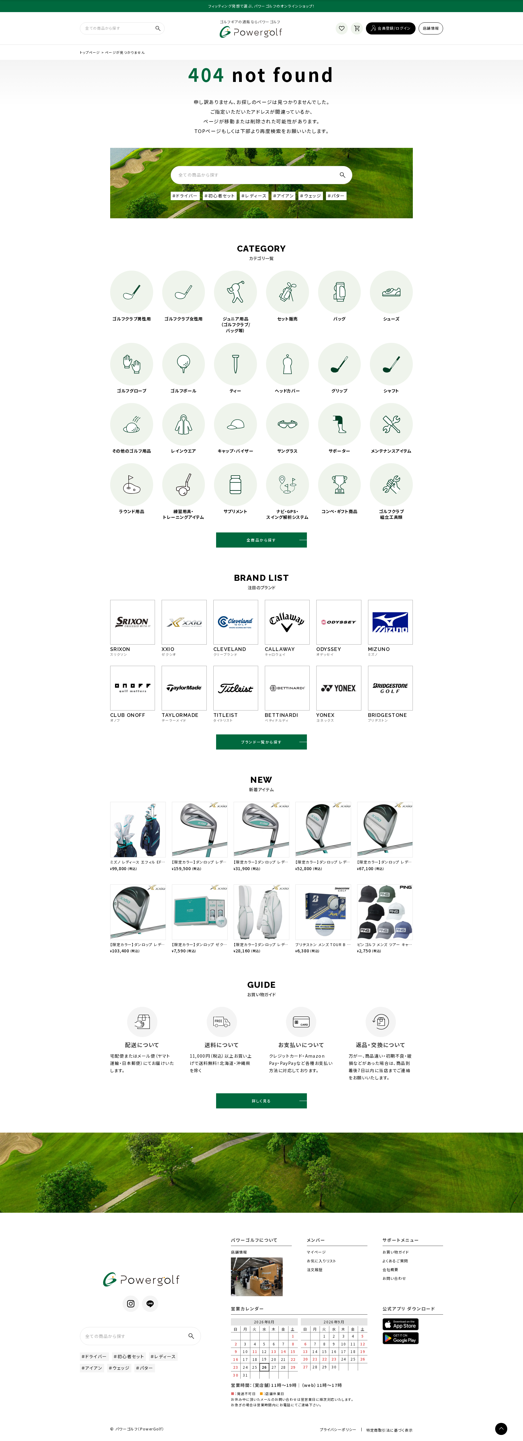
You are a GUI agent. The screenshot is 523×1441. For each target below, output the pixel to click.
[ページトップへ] (501, 1429)
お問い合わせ (394, 1278)
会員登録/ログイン (394, 28)
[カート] (357, 28)
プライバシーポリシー (338, 1429)
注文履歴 (315, 1269)
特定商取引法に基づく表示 (389, 1430)
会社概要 (391, 1269)
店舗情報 (431, 28)
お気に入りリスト (322, 1260)
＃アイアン (283, 196)
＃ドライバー (185, 196)
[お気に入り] (342, 28)
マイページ (316, 1251)
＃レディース (254, 196)
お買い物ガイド (396, 1251)
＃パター (336, 196)
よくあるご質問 (395, 1260)
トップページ (90, 52)
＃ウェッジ (310, 196)
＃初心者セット (219, 196)
